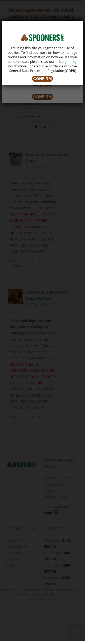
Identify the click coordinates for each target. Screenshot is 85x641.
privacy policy (66, 61)
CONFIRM (42, 79)
